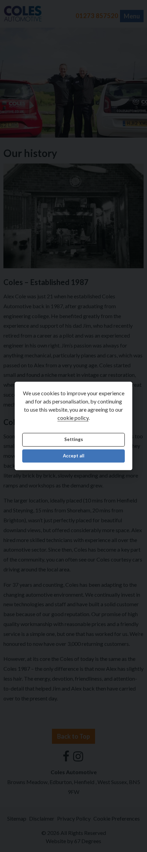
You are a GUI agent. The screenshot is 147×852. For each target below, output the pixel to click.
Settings (73, 439)
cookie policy (73, 418)
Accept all (73, 455)
